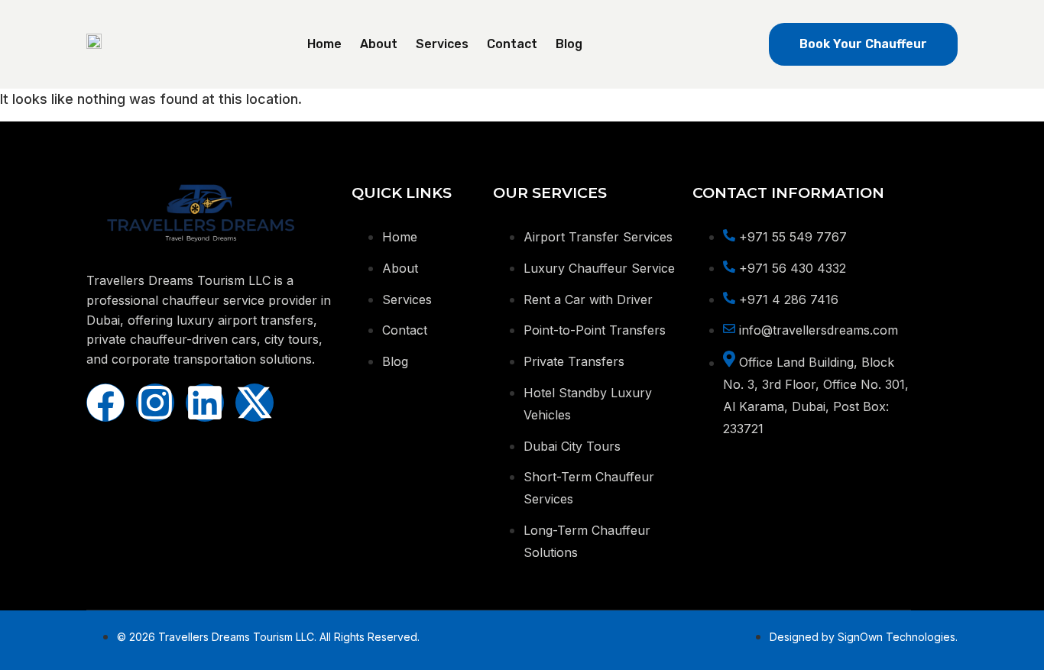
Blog (569, 44)
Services (442, 44)
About (378, 44)
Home (324, 44)
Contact (512, 44)
